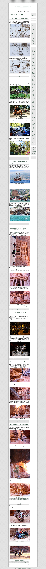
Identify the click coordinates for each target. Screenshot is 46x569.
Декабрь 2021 (33, 49)
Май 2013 (33, 119)
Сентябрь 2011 (33, 134)
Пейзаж (20, 223)
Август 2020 (33, 62)
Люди (18, 420)
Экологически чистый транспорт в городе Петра (19, 502)
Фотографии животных (17, 157)
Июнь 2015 (33, 102)
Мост (25, 358)
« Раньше (10, 564)
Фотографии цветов (27, 157)
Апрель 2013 (33, 120)
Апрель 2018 (33, 80)
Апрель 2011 (33, 138)
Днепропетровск (21, 358)
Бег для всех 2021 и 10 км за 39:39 (34, 153)
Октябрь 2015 (33, 99)
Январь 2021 (33, 58)
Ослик (23, 562)
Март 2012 (33, 130)
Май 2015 (33, 103)
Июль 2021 (33, 53)
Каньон (16, 562)
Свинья (22, 158)
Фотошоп (33, 44)
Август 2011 (33, 135)
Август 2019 (33, 69)
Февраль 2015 (33, 105)
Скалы (27, 223)
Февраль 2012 (33, 131)
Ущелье (25, 421)
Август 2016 (33, 94)
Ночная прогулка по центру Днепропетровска (19, 312)
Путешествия (11, 157)
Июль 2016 (33, 95)
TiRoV (21, 164)
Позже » (28, 564)
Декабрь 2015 (33, 98)
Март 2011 (33, 139)
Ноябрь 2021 (33, 50)
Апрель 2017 (33, 88)
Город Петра (11, 562)
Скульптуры (26, 158)
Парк (12, 158)
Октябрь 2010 (33, 143)
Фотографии (27, 421)
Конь (17, 562)
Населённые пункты (21, 498)
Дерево (19, 358)
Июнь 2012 (33, 128)
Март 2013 (33, 121)
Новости (25, 561)
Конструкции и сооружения (15, 420)
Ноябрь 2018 (33, 75)
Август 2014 (33, 110)
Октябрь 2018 (33, 76)
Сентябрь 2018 (33, 77)
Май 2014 (33, 112)
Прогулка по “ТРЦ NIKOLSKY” (34, 149)
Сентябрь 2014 (33, 109)
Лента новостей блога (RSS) (20, 568)
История (20, 309)
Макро (32, 26)
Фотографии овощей (34, 39)
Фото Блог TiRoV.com (23, 6)
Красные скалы (20, 562)
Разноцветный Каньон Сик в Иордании (19, 424)
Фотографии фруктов (33, 41)
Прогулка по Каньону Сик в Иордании (19, 361)
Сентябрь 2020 (33, 61)
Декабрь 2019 (33, 66)
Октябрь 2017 (33, 84)
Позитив (11, 421)
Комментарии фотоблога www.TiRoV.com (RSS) (27, 568)
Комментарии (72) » (26, 499)
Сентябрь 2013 (33, 117)
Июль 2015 (33, 101)
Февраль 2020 (33, 65)
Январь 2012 (33, 132)
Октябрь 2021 (33, 51)
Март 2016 (33, 97)
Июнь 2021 (33, 54)
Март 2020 (33, 64)
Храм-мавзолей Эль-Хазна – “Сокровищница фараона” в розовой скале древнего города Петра (19, 228)
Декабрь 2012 (33, 123)
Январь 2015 (33, 106)
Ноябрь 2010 (33, 142)
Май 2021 (33, 55)
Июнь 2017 (33, 86)
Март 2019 (33, 72)
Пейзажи (11, 309)
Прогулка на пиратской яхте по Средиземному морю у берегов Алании (19, 162)
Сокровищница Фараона (21, 421)
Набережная (27, 358)
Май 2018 (33, 79)
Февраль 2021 (33, 57)
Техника (12, 223)
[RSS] (9, 566)
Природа (14, 158)
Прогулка (16, 158)
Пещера (25, 562)
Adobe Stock (32, 15)
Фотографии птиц (22, 157)
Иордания (18, 309)
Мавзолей (22, 309)
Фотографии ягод (33, 43)
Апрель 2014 (33, 113)
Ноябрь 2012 (33, 124)
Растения (14, 157)
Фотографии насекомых (33, 38)
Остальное (33, 29)
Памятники (20, 420)
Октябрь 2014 (33, 108)
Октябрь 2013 (33, 116)
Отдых (11, 158)
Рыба (21, 158)
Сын (28, 158)
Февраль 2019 (33, 73)
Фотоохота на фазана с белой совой (19, 18)
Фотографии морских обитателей (34, 37)
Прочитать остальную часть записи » (19, 419)
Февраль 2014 (33, 114)
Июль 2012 (33, 127)
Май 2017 (33, 87)
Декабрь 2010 (33, 141)
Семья (24, 158)
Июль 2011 (33, 136)
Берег (15, 223)
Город (17, 358)
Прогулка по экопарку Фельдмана (19, 79)
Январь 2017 (33, 90)
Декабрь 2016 (33, 91)
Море (16, 223)
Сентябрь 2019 (33, 68)
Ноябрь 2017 (33, 83)
